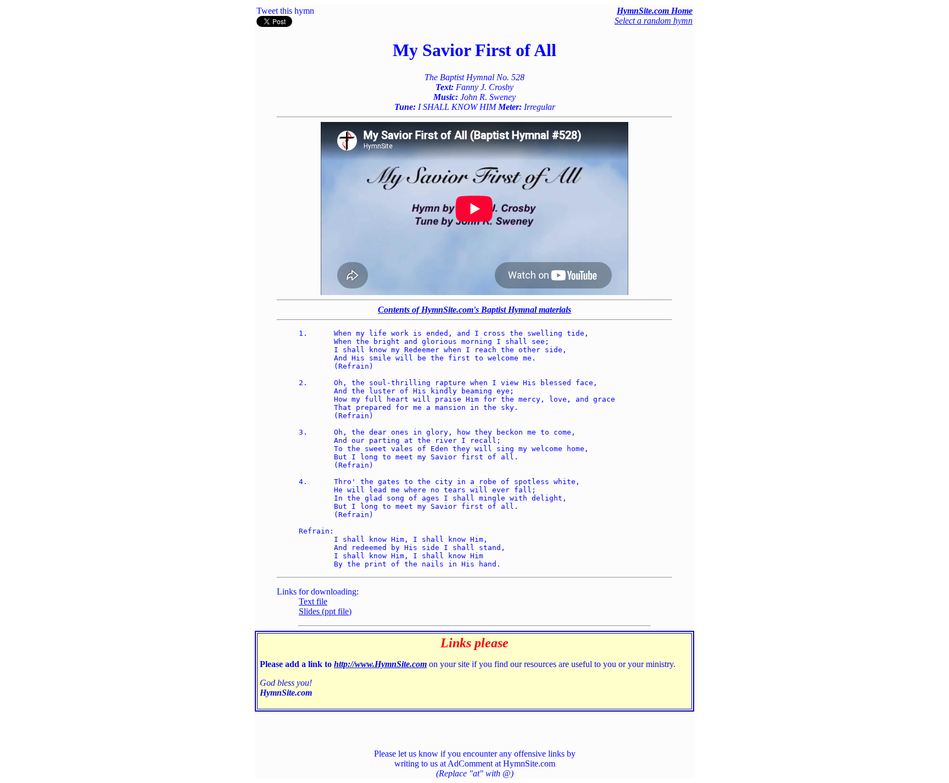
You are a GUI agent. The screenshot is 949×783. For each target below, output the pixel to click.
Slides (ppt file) (325, 611)
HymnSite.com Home (655, 10)
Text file (313, 601)
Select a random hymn (654, 20)
